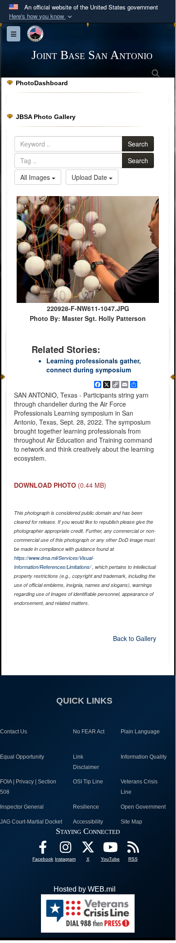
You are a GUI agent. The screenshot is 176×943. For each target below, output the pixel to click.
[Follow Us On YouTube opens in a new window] (110, 849)
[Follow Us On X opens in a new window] (88, 849)
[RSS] (133, 849)
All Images (36, 177)
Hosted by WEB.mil (85, 889)
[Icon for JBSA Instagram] (65, 849)
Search (138, 143)
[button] (41, 16)
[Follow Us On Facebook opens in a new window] (43, 849)
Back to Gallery (134, 638)
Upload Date (90, 177)
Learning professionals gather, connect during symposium (93, 365)
